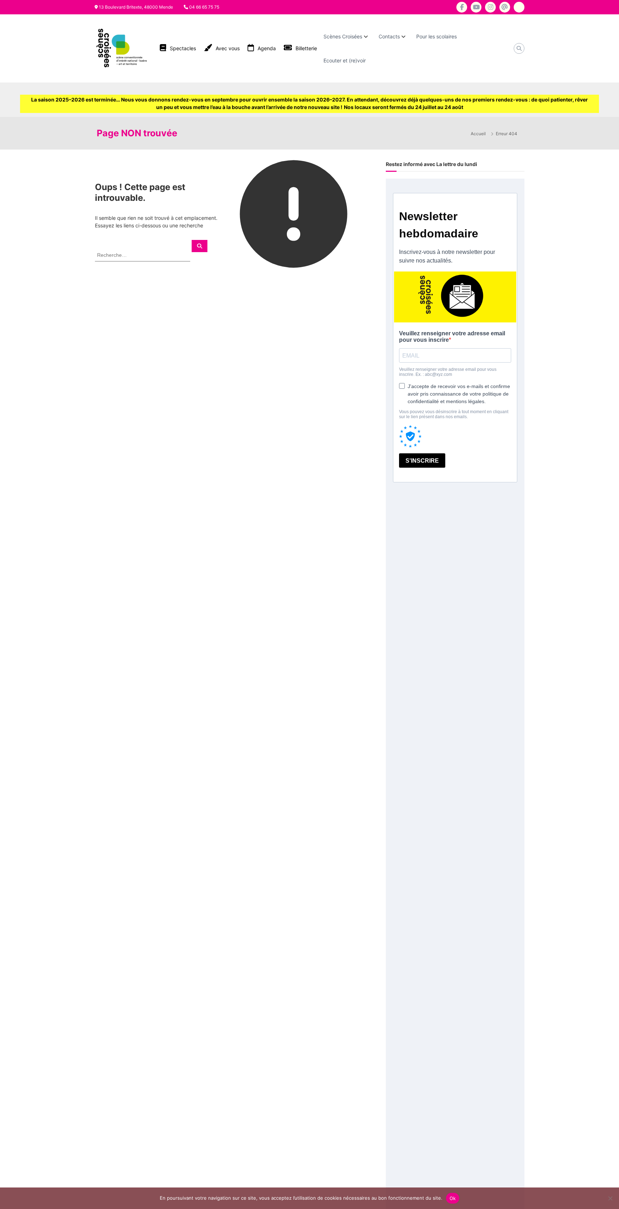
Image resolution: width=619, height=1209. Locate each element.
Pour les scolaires (436, 36)
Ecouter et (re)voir (344, 60)
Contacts (389, 36)
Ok (453, 1198)
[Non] (610, 1198)
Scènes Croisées (342, 36)
